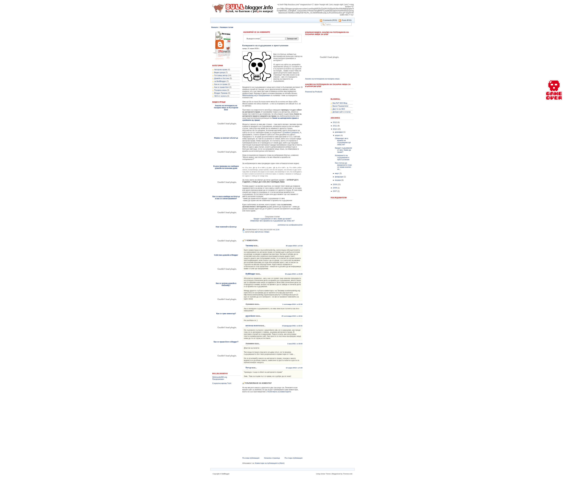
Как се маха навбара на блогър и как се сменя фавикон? (226, 197)
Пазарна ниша (220, 90)
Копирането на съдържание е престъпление (265, 45)
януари (338, 180)
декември (339, 132)
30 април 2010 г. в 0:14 (294, 246)
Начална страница (272, 458)
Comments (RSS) (330, 20)
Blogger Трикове (221, 93)
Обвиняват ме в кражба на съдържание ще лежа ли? (272, 221)
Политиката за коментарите (279, 392)
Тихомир (249, 246)
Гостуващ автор (220, 75)
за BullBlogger (220, 81)
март (337, 173)
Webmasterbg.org (249, 95)
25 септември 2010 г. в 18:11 (292, 316)
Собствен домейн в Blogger (226, 255)
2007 (335, 191)
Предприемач (218, 379)
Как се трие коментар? (226, 314)
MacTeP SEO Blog (340, 103)
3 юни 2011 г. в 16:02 (295, 343)
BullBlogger (250, 274)
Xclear (323, 474)
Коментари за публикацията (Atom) (269, 463)
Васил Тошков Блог (340, 106)
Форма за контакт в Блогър (226, 138)
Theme (328, 474)
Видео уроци (219, 72)
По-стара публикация (294, 458)
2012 (335, 122)
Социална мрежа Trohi (221, 383)
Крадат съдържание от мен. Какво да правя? (272, 219)
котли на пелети (253, 326)
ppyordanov (251, 316)
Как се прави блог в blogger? (226, 342)
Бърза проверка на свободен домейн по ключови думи (226, 167)
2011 (335, 126)
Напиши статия (226, 27)
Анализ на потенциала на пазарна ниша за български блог (226, 108)
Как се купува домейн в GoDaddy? (226, 284)
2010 (335, 129)
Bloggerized (336, 474)
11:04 (277, 229)
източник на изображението (290, 225)
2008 (335, 188)
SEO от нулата (220, 96)
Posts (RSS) (347, 20)
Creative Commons (291, 133)
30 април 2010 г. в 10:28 (294, 274)
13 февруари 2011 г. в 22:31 (292, 326)
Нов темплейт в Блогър (226, 227)
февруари (339, 177)
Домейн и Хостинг (221, 78)
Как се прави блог (221, 87)
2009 (335, 184)
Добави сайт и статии (342, 112)
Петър (248, 368)
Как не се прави (220, 84)
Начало (214, 27)
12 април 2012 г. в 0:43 (294, 368)
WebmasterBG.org (219, 377)
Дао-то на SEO (339, 109)
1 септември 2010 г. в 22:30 (292, 304)
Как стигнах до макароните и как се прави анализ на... (343, 166)
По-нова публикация (250, 458)
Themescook (347, 474)
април (337, 135)
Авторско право (220, 70)
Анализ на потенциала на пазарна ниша (322, 79)
